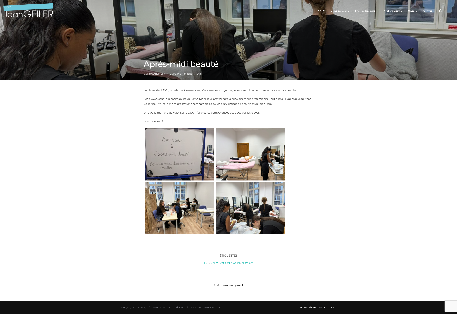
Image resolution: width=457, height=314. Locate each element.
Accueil (322, 10)
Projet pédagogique (365, 10)
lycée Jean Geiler (229, 262)
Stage (411, 10)
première (247, 262)
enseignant (157, 73)
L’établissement (338, 10)
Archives (427, 10)
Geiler (214, 262)
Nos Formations (392, 10)
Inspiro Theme (308, 307)
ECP (206, 262)
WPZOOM (329, 307)
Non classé (185, 73)
